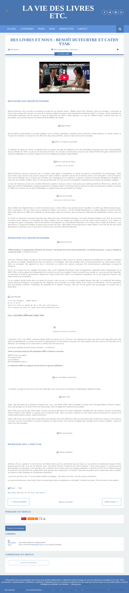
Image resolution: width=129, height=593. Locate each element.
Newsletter (66, 29)
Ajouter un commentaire (28, 563)
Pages (41, 29)
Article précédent (20, 502)
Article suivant (110, 502)
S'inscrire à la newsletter (15, 528)
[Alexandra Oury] (12, 544)
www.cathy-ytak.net (16, 493)
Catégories (27, 29)
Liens (52, 29)
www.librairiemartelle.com (48, 307)
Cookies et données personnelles (95, 590)
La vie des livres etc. (58, 12)
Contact (83, 29)
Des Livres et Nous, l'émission (66, 49)
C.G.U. (79, 590)
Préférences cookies (117, 590)
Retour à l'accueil (66, 502)
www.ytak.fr (41, 493)
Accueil (11, 29)
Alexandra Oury (37, 545)
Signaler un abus (68, 590)
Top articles (48, 590)
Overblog (85, 584)
